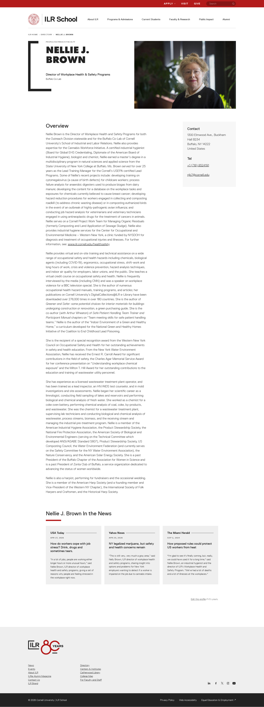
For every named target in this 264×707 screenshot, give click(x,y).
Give (197, 3)
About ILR (93, 19)
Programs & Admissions (120, 19)
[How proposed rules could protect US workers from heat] (190, 555)
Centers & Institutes (90, 669)
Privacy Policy (167, 700)
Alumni (226, 19)
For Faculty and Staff (91, 679)
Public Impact (206, 19)
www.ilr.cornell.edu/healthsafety (89, 244)
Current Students (151, 19)
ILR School (61, 700)
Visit (184, 3)
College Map (86, 676)
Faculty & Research (179, 19)
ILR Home (33, 34)
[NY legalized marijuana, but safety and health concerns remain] (132, 555)
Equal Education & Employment (217, 700)
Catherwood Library (90, 672)
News (31, 665)
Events (31, 669)
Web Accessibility (188, 700)
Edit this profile (198, 599)
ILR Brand (33, 683)
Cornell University (45, 700)
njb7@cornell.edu (198, 175)
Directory (46, 34)
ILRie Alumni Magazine (39, 676)
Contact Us (34, 679)
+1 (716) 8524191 (198, 165)
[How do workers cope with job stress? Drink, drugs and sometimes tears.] (73, 555)
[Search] (233, 3)
